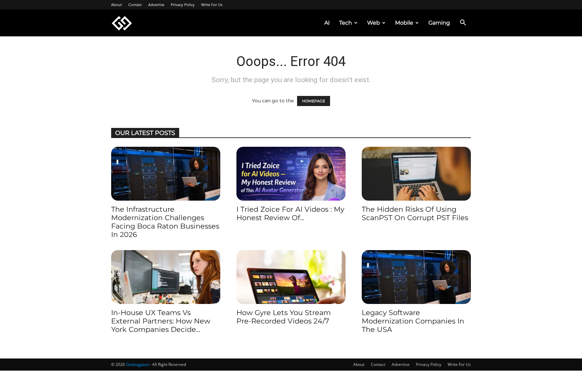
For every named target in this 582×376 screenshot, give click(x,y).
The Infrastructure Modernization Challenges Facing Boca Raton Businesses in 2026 (165, 222)
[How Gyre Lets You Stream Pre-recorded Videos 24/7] (291, 277)
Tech (345, 23)
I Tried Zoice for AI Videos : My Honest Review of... (290, 213)
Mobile (404, 23)
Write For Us (211, 4)
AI (327, 23)
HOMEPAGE (313, 101)
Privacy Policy (183, 4)
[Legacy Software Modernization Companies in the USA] (416, 277)
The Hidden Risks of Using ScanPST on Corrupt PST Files (415, 213)
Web (373, 23)
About (116, 4)
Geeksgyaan (137, 364)
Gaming (439, 23)
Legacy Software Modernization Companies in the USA (413, 321)
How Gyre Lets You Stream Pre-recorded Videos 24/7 (283, 316)
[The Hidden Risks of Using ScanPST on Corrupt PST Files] (416, 174)
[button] (463, 23)
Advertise (156, 4)
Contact (135, 4)
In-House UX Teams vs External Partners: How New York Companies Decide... (160, 321)
